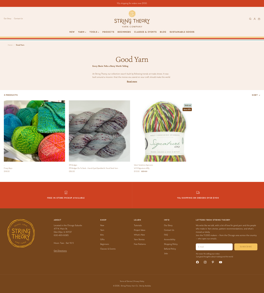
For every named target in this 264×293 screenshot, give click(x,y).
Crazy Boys (8, 168)
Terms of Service (126, 281)
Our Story (7, 19)
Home (10, 45)
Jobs (166, 254)
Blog (163, 32)
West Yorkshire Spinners (143, 165)
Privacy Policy (139, 281)
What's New (139, 235)
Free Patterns (140, 244)
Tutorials (138, 225)
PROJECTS (108, 32)
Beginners (124, 32)
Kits (102, 235)
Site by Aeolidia (145, 286)
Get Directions (60, 251)
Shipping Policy (171, 244)
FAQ (166, 235)
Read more (132, 82)
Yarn (102, 230)
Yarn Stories (139, 239)
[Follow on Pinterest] (213, 262)
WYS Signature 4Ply (141, 168)
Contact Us (18, 19)
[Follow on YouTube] (220, 262)
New (72, 32)
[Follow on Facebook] (197, 262)
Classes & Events (145, 32)
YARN (81, 32)
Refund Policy (170, 249)
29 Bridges (73, 165)
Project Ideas (139, 230)
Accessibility (169, 239)
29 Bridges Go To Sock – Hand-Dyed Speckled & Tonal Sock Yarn (93, 168)
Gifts (102, 239)
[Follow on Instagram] (205, 262)
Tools (93, 32)
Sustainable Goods (182, 32)
